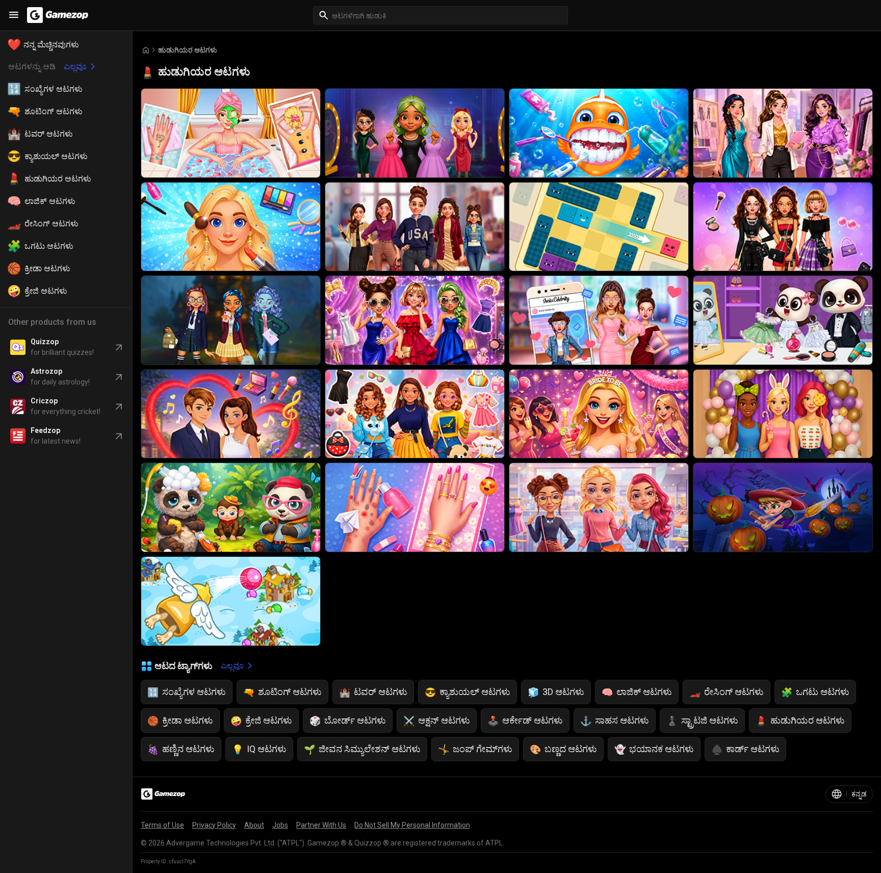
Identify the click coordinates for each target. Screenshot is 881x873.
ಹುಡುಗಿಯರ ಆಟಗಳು (187, 50)
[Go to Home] (146, 50)
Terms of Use (162, 825)
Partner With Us (321, 825)
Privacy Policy (214, 825)
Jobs (280, 825)
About (254, 825)
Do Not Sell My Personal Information (412, 825)
